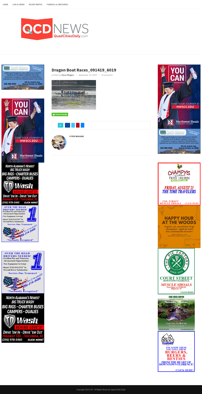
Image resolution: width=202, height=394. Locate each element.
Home (5, 4)
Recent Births (35, 4)
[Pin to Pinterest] (78, 125)
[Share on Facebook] (67, 125)
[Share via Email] (82, 125)
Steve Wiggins (68, 75)
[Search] (197, 4)
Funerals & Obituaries (57, 4)
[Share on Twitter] (73, 125)
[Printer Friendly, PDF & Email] (60, 114)
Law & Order (19, 4)
